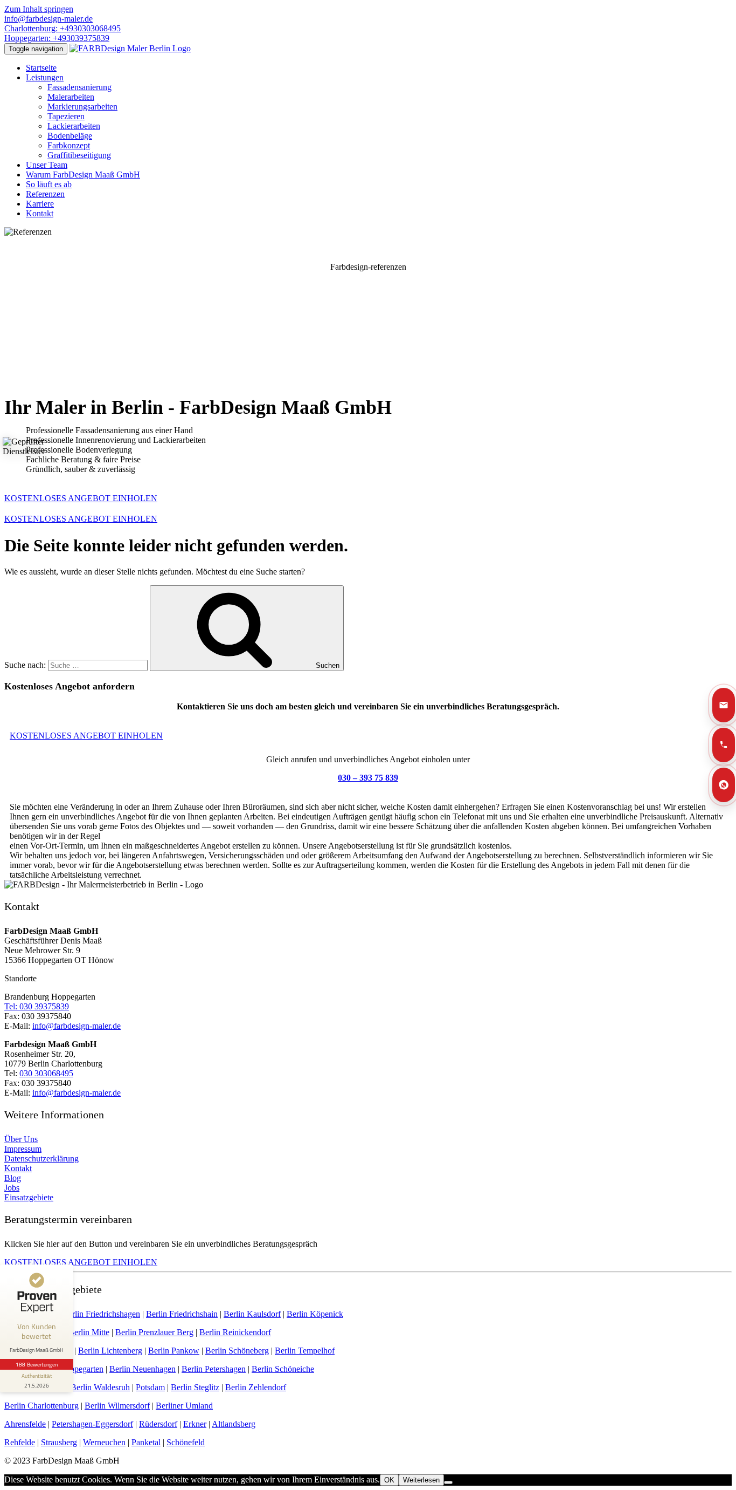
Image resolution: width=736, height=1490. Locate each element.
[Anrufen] (723, 745)
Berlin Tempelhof (305, 1350)
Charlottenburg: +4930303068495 (62, 28)
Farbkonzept (68, 145)
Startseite (41, 67)
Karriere (40, 203)
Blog (12, 1178)
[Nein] (448, 1482)
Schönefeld (185, 1442)
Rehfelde (19, 1442)
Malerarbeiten (70, 96)
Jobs (11, 1187)
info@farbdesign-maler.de (48, 18)
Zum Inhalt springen (38, 8)
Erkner (194, 1424)
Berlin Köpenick (315, 1313)
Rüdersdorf (158, 1424)
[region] (368, 312)
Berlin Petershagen (214, 1368)
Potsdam (150, 1387)
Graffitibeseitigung (79, 155)
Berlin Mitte (88, 1332)
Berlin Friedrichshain (182, 1313)
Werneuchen (104, 1442)
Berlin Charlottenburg (41, 1405)
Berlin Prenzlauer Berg (154, 1332)
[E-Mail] (723, 705)
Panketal (146, 1442)
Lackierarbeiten (73, 126)
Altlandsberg (233, 1424)
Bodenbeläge (69, 135)
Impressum (22, 1148)
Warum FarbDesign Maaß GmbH (83, 174)
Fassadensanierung (79, 87)
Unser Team (46, 164)
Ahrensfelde (25, 1424)
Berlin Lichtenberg (110, 1350)
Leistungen (45, 77)
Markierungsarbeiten (82, 106)
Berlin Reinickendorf (235, 1332)
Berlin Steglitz (195, 1387)
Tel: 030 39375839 (36, 1006)
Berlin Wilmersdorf (117, 1405)
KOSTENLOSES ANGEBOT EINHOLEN (80, 518)
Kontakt (39, 213)
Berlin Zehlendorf (255, 1387)
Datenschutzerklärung (41, 1158)
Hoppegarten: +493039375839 (56, 38)
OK (389, 1480)
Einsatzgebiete (28, 1197)
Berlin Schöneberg (237, 1350)
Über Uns (21, 1139)
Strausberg (59, 1442)
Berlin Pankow (173, 1350)
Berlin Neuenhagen (142, 1368)
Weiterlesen (421, 1480)
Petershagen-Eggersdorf (92, 1424)
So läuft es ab (49, 184)
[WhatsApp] (723, 785)
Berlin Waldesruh (100, 1387)
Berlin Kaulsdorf (252, 1313)
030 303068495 (46, 1073)
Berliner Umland (184, 1405)
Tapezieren (66, 116)
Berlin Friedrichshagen (101, 1313)
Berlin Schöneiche (283, 1368)
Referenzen (45, 194)
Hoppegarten (81, 1368)
